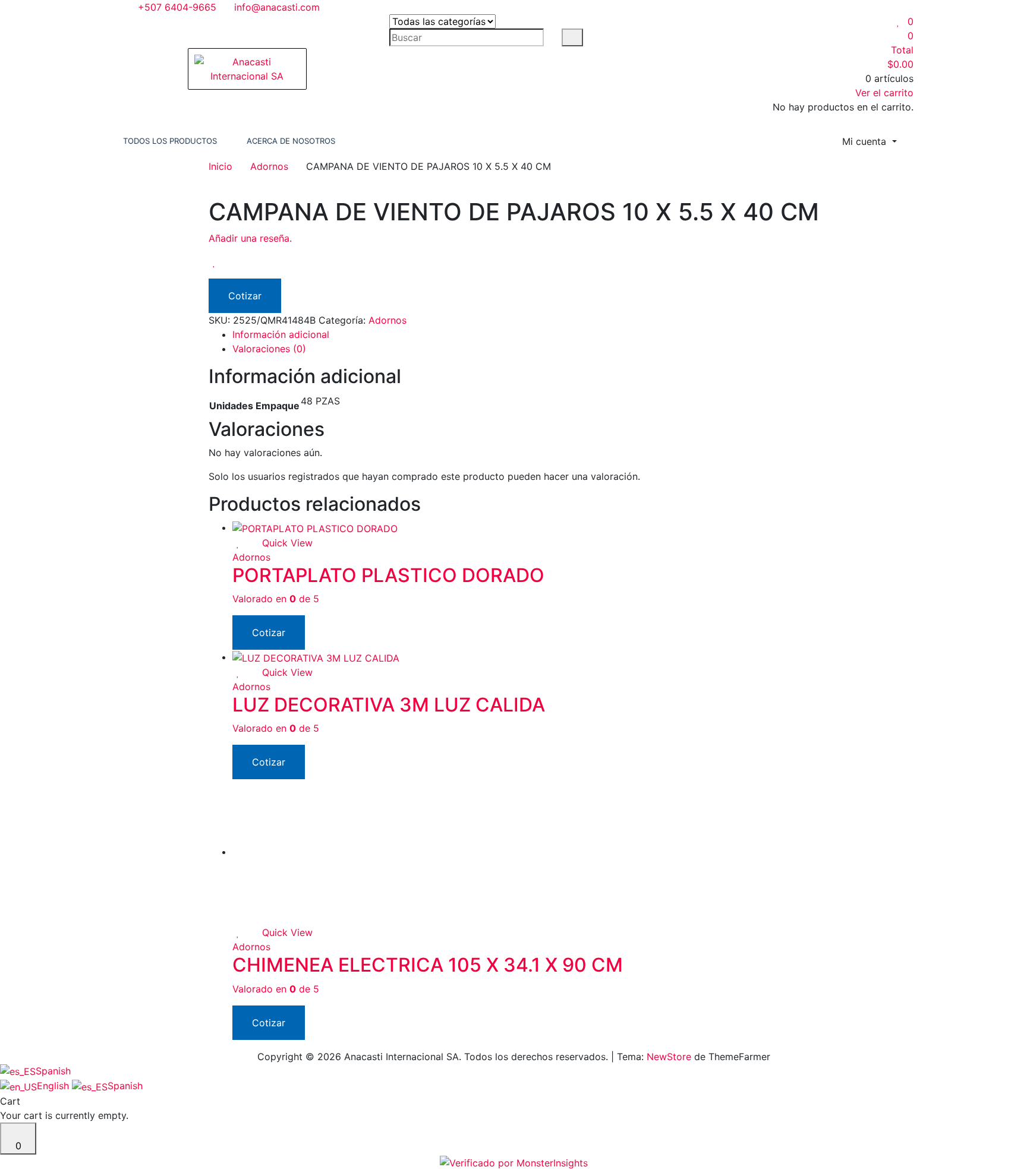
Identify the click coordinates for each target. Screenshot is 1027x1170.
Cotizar (245, 296)
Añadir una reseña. (250, 238)
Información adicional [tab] (280, 334)
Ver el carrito (884, 93)
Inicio (220, 166)
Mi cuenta (865, 141)
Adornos (269, 166)
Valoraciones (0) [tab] (269, 349)
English (54, 1086)
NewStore (669, 1057)
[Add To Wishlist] (214, 262)
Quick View (286, 543)
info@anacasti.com (275, 7)
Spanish (53, 1071)
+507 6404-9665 (175, 7)
